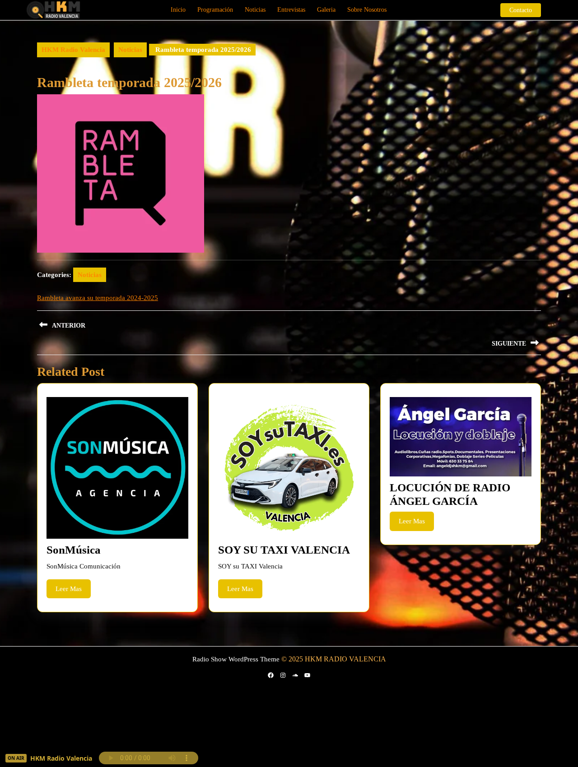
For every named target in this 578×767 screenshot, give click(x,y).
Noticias (255, 9)
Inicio (178, 9)
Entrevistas (291, 9)
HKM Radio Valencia (73, 49)
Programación (215, 9)
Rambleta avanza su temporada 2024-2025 (97, 297)
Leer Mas (73, 592)
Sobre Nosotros (367, 9)
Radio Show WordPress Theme (236, 659)
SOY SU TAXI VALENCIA (284, 550)
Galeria (326, 9)
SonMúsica (74, 550)
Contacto (525, 10)
